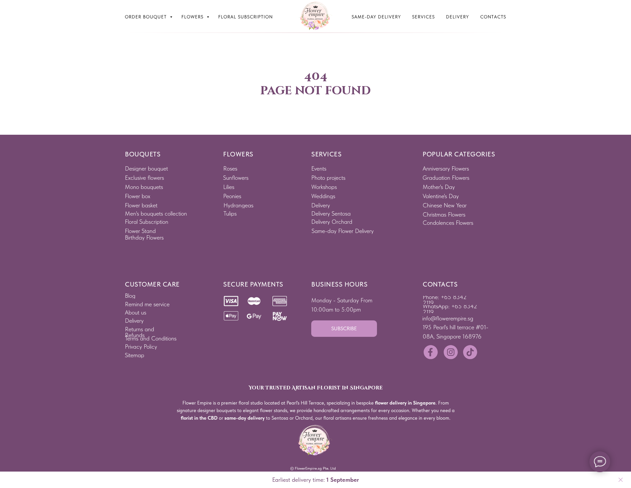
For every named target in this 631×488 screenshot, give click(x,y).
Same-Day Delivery (376, 16)
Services (423, 16)
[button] (344, 328)
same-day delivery (244, 418)
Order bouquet (146, 16)
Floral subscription (245, 16)
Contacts (493, 16)
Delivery (457, 16)
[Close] (620, 480)
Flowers (193, 16)
